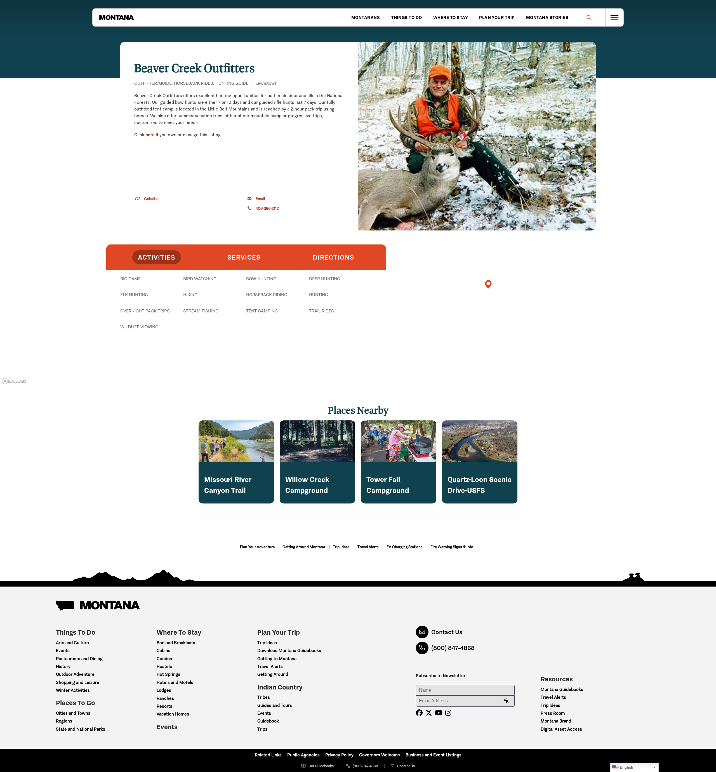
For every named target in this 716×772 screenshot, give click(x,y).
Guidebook (268, 721)
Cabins (163, 650)
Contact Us (446, 632)
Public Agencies (303, 754)
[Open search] (589, 17)
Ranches (165, 698)
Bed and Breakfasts (176, 642)
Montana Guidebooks (562, 689)
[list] (246, 308)
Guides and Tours (274, 705)
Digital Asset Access (561, 729)
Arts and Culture (72, 642)
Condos (164, 658)
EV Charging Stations (405, 547)
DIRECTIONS (333, 257)
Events (63, 650)
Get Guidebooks (321, 766)
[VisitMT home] (116, 17)
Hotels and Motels (175, 682)
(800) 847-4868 (453, 648)
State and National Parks (80, 729)
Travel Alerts (368, 547)
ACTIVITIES (156, 257)
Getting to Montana (276, 658)
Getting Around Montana (304, 547)
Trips (262, 729)
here (150, 134)
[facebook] (419, 713)
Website (150, 198)
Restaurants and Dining (79, 658)
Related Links (268, 754)
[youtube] (438, 713)
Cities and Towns (73, 713)
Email (260, 198)
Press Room (553, 713)
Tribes (263, 697)
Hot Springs (168, 674)
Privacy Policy (339, 754)
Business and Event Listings (433, 754)
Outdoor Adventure (75, 674)
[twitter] (428, 713)
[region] (477, 136)
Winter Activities (73, 690)
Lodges (164, 690)
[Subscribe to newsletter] (506, 701)
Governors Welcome (379, 754)
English (626, 767)
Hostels (164, 666)
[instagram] (448, 713)
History (63, 666)
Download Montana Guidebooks (289, 650)
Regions (64, 721)
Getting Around (272, 674)
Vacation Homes (173, 714)
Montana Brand (556, 721)
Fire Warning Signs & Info (451, 547)
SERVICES (244, 257)
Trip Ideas (341, 547)
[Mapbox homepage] (14, 381)
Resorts (164, 706)
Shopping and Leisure (77, 682)
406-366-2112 (267, 208)
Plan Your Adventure (257, 547)
